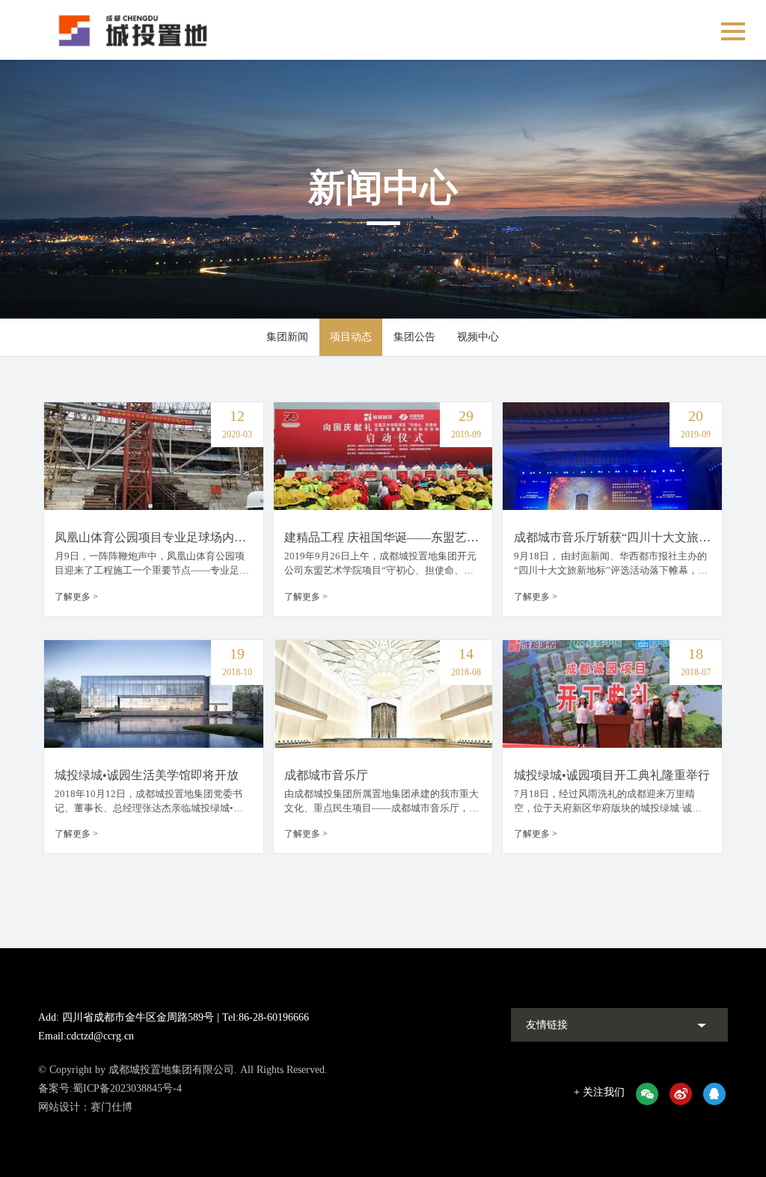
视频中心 (478, 336)
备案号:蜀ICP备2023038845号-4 (110, 1088)
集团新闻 (287, 336)
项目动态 (351, 336)
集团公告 (414, 336)
